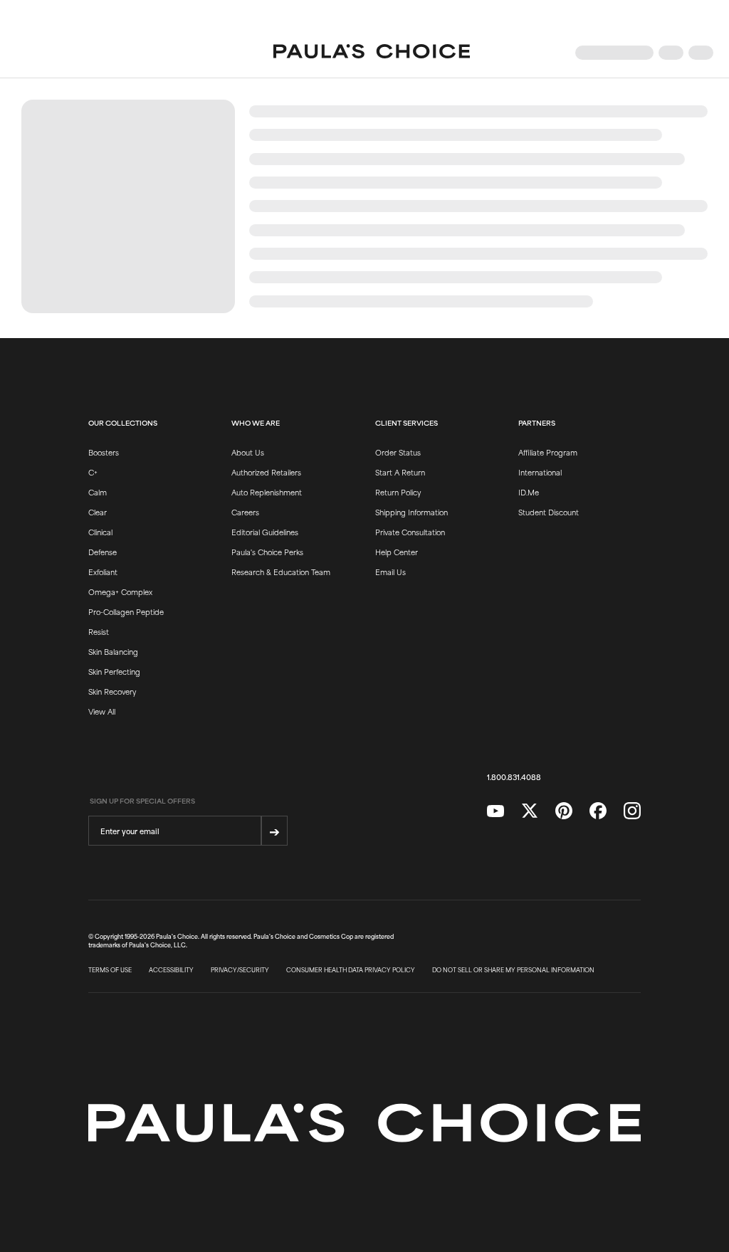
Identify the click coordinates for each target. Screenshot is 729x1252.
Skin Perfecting (114, 671)
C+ (93, 472)
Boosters (103, 452)
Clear (97, 511)
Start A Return (400, 472)
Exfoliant (102, 571)
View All (101, 711)
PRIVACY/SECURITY (240, 970)
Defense (102, 551)
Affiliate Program (547, 452)
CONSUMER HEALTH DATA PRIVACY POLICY (350, 970)
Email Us (390, 571)
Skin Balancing (113, 651)
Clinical (100, 531)
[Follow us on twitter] (529, 811)
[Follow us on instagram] (632, 811)
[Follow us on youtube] (495, 811)
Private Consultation (410, 531)
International (540, 472)
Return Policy (398, 492)
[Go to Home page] (371, 52)
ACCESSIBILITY (171, 970)
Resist (98, 631)
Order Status (398, 452)
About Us (247, 452)
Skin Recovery (112, 691)
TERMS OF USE (110, 970)
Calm (97, 492)
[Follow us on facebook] (598, 811)
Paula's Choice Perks (267, 551)
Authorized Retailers (266, 472)
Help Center (396, 551)
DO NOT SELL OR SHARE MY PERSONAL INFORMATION (513, 970)
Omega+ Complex (120, 591)
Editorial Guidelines (264, 531)
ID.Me (528, 492)
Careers (245, 511)
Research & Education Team (280, 571)
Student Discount (548, 511)
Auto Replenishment (266, 492)
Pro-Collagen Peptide (126, 611)
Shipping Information (411, 511)
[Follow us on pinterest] (563, 811)
